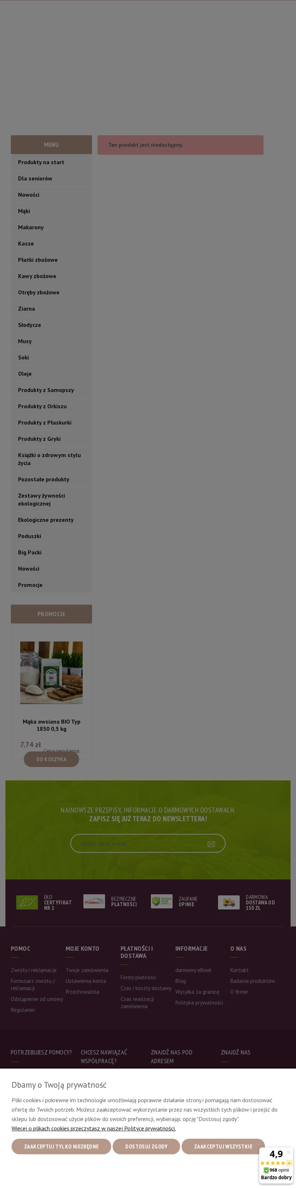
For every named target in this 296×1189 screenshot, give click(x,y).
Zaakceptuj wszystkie (223, 1146)
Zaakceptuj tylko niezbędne (61, 1146)
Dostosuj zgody (146, 1146)
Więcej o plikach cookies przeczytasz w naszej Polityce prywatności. (94, 1128)
